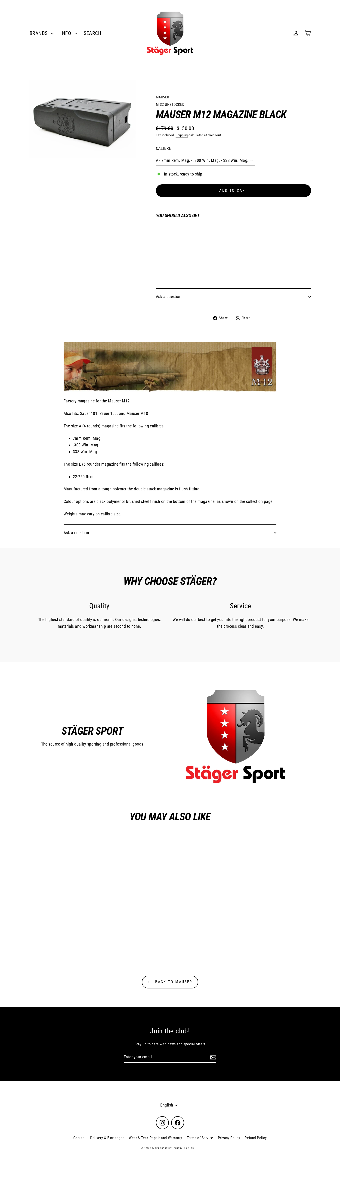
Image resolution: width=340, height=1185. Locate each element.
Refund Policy (256, 1138)
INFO (66, 33)
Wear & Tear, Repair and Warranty (155, 1138)
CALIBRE (163, 148)
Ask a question (168, 296)
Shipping (182, 135)
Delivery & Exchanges (107, 1138)
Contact (79, 1138)
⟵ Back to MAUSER (169, 982)
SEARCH (92, 33)
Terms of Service (200, 1138)
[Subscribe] (212, 1057)
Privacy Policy (229, 1138)
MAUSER (162, 97)
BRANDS (39, 33)
